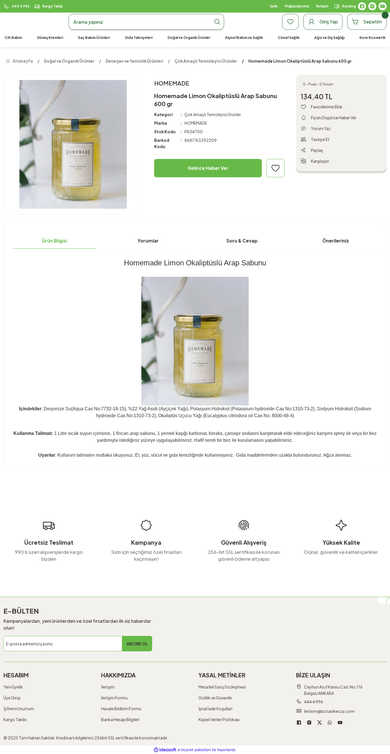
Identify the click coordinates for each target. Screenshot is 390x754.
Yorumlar (148, 241)
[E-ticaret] (194, 749)
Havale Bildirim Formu (121, 708)
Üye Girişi (12, 697)
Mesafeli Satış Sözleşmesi (222, 686)
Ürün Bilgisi (54, 241)
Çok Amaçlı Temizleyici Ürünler (212, 114)
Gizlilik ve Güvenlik (215, 697)
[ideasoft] (165, 750)
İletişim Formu (114, 697)
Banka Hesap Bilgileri (120, 719)
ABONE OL (137, 643)
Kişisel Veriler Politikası (219, 719)
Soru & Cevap (242, 241)
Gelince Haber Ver (208, 168)
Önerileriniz (335, 241)
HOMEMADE (195, 123)
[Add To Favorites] (275, 168)
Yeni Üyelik (13, 686)
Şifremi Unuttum (18, 708)
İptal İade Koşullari (215, 708)
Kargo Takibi (15, 719)
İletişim (107, 686)
